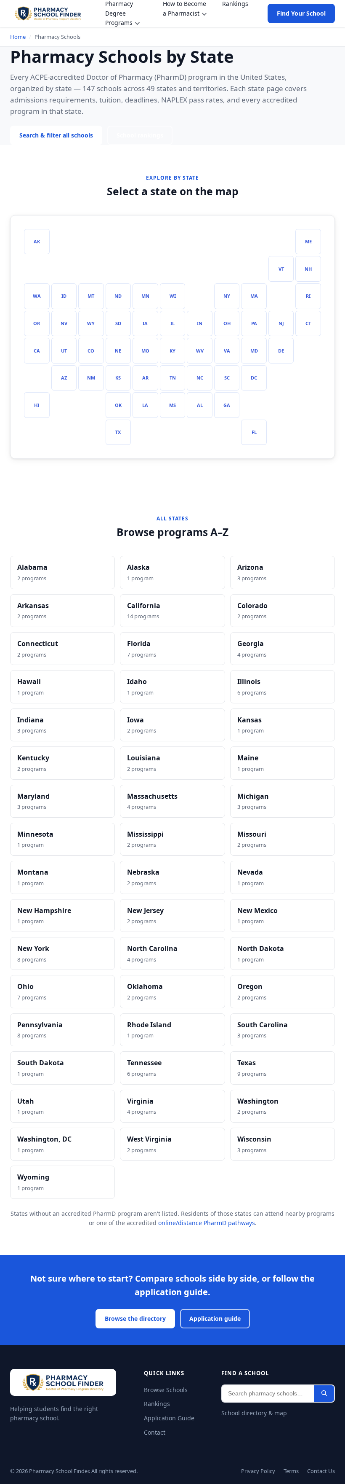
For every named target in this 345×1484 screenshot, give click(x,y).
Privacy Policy (254, 1471)
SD (118, 323)
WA (36, 296)
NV (63, 323)
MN (145, 296)
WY (91, 323)
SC (227, 377)
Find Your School (300, 13)
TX (118, 432)
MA (254, 296)
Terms (289, 1471)
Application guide (216, 1318)
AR (145, 377)
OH (227, 323)
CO (91, 350)
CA (36, 350)
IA (145, 323)
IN (199, 323)
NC (200, 377)
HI (36, 405)
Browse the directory (135, 1318)
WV (200, 350)
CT (308, 323)
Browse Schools (166, 1389)
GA (227, 405)
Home (17, 36)
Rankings (156, 1403)
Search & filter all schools (58, 135)
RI (308, 296)
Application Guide (168, 1418)
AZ (64, 377)
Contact (154, 1432)
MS (173, 405)
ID (63, 296)
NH (308, 269)
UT (63, 350)
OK (118, 405)
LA (145, 405)
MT (91, 296)
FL (254, 432)
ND (118, 296)
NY (227, 296)
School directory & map (254, 1413)
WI (172, 296)
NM (91, 377)
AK (36, 241)
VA (227, 350)
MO (145, 350)
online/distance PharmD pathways (203, 1222)
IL (172, 323)
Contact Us (320, 1471)
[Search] (324, 1393)
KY (172, 350)
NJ (281, 323)
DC (253, 377)
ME (308, 241)
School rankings (145, 135)
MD (254, 350)
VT (281, 269)
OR (36, 323)
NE (118, 350)
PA (254, 323)
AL (199, 405)
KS (118, 377)
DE (281, 350)
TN (172, 377)
